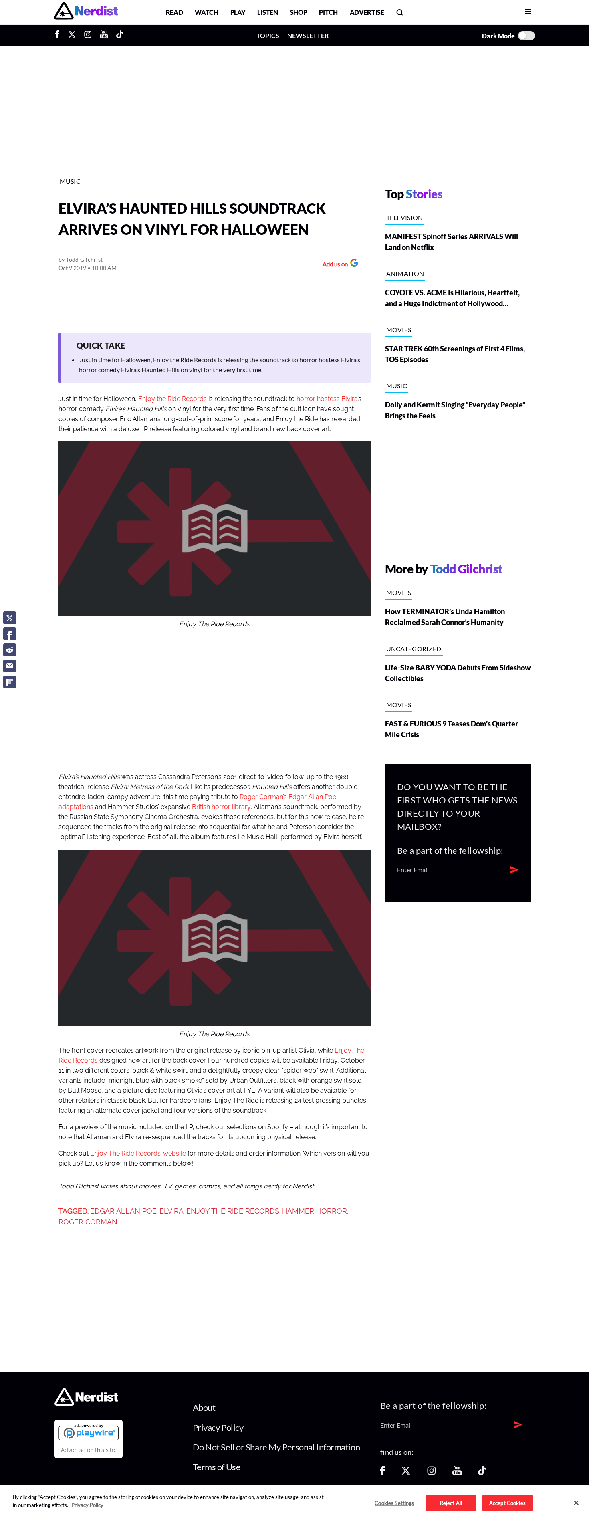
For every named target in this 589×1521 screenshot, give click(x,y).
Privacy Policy (218, 1427)
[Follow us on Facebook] (382, 1473)
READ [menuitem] (174, 12)
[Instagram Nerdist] (88, 35)
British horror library (221, 807)
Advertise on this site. (88, 1450)
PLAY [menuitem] (238, 12)
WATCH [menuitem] (206, 12)
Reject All (451, 1502)
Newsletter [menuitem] (308, 35)
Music (70, 181)
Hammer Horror (314, 1211)
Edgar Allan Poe (123, 1211)
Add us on (333, 265)
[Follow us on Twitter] (406, 1473)
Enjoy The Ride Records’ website (138, 1153)
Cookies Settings (394, 1502)
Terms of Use (217, 1466)
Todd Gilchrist (84, 259)
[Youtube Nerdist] (104, 35)
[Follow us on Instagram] (431, 1473)
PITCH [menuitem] (328, 12)
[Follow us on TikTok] (482, 1473)
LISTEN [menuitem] (267, 12)
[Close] (576, 1502)
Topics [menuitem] (267, 35)
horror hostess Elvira (327, 399)
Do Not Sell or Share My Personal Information (276, 1447)
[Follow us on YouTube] (457, 1473)
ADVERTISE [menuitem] (367, 12)
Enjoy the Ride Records (172, 399)
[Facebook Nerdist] (59, 35)
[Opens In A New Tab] (88, 1432)
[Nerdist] (86, 12)
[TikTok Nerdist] (119, 35)
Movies (398, 329)
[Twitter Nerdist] (72, 35)
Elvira (171, 1211)
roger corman (87, 1222)
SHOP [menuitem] (298, 12)
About (204, 1407)
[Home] (86, 1403)
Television (404, 217)
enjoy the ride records (232, 1211)
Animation (405, 273)
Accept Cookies (507, 1502)
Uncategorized (414, 648)
